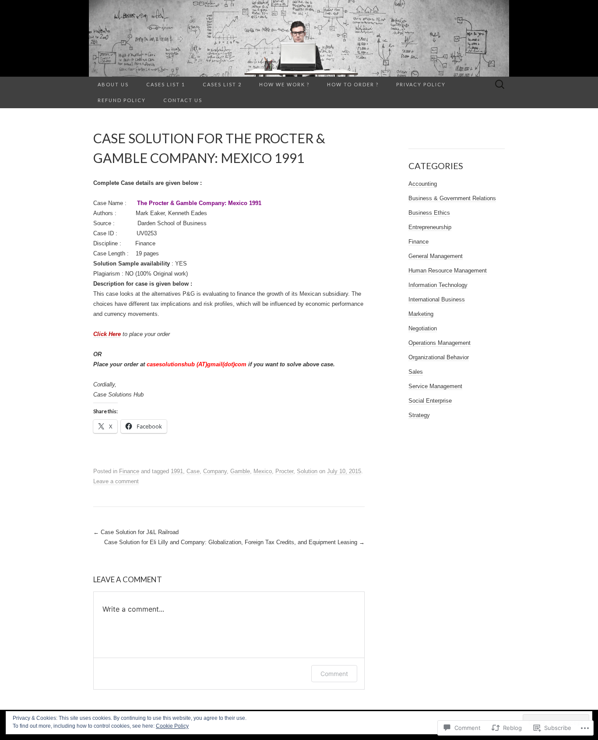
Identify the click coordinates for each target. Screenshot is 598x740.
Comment (334, 673)
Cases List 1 (165, 84)
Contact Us (182, 100)
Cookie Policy (172, 726)
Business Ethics (429, 212)
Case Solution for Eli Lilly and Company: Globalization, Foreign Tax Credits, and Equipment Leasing (234, 542)
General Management (435, 256)
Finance (129, 471)
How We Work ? (284, 84)
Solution (307, 471)
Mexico (262, 471)
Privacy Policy (421, 84)
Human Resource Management (447, 270)
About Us (113, 84)
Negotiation (422, 328)
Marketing (420, 314)
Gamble (240, 471)
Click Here (107, 334)
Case (193, 471)
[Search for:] (500, 84)
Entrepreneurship (429, 227)
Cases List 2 (222, 84)
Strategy (419, 415)
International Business (436, 299)
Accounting (422, 184)
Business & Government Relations (452, 198)
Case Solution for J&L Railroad (136, 532)
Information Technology (438, 285)
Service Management (435, 386)
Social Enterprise (430, 400)
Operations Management (439, 343)
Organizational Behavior (438, 357)
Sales (415, 371)
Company (215, 471)
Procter (284, 471)
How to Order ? (353, 84)
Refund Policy (122, 100)
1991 (177, 471)
